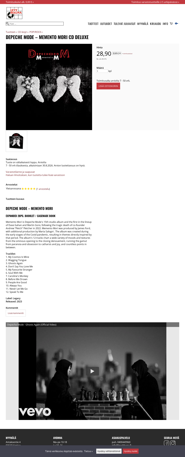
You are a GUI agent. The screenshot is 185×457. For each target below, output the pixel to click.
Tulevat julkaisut (125, 24)
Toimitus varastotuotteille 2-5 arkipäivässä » (155, 2)
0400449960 (123, 442)
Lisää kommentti (16, 313)
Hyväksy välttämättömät (108, 451)
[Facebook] (166, 443)
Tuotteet (93, 24)
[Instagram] (172, 443)
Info (165, 24)
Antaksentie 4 (13, 442)
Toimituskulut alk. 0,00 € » (20, 2)
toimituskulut (127, 54)
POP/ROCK (36, 32)
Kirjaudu (155, 24)
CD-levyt (23, 32)
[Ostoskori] (171, 23)
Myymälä (142, 24)
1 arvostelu (43, 189)
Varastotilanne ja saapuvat (20, 171)
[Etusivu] (14, 18)
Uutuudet (106, 24)
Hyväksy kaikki (130, 451)
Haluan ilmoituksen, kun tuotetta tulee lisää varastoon (35, 175)
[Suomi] (177, 23)
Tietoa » (88, 451)
